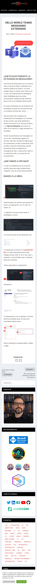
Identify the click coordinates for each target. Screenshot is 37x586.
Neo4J (23, 550)
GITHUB (12, 536)
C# (14, 530)
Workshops (22, 10)
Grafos (19, 536)
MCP (15, 544)
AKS (27, 525)
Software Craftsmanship (22, 558)
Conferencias (12, 10)
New (29, 550)
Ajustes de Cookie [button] (9, 581)
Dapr (6, 533)
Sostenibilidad (10, 561)
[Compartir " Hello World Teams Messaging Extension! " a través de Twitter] (16, 360)
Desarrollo (27, 34)
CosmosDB (25, 530)
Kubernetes (27, 541)
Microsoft (20, 547)
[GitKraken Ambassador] (18, 460)
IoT (22, 539)
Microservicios (10, 547)
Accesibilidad (14, 525)
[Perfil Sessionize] (18, 510)
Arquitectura (9, 528)
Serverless (8, 558)
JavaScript (8, 541)
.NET (6, 525)
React (6, 555)
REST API (14, 555)
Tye (26, 561)
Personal (19, 553)
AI (22, 525)
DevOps (19, 533)
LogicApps (8, 544)
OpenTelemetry (9, 553)
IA (17, 539)
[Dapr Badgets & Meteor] (18, 487)
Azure (23, 528)
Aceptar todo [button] (21, 581)
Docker (26, 533)
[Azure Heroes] (18, 470)
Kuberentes (18, 541)
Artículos (4, 10)
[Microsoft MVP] (18, 443)
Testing (19, 561)
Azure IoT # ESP (31, 10)
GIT (6, 536)
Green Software (10, 539)
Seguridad (22, 555)
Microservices (23, 544)
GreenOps (26, 536)
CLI (19, 530)
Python (27, 553)
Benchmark (8, 530)
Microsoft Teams (10, 550)
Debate (12, 533)
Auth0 (17, 528)
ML (18, 550)
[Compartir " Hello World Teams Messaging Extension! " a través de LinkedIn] (20, 360)
